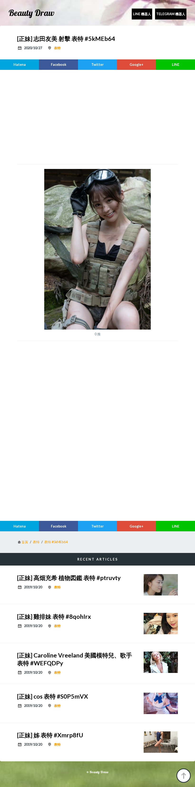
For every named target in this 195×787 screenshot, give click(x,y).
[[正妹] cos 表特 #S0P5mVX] (161, 703)
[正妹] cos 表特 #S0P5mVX (52, 696)
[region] (97, 116)
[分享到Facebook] (58, 64)
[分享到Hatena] (19, 64)
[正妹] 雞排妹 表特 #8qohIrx (54, 616)
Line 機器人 (142, 14)
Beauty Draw (31, 13)
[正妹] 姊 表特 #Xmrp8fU (50, 735)
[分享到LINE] (175, 64)
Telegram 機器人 (170, 14)
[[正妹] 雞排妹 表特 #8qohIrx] (161, 623)
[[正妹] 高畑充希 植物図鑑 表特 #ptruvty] (161, 584)
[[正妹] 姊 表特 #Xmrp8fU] (161, 742)
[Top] (183, 775)
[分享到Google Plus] (136, 64)
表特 (57, 48)
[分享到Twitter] (97, 64)
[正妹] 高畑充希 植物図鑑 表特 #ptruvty (69, 577)
